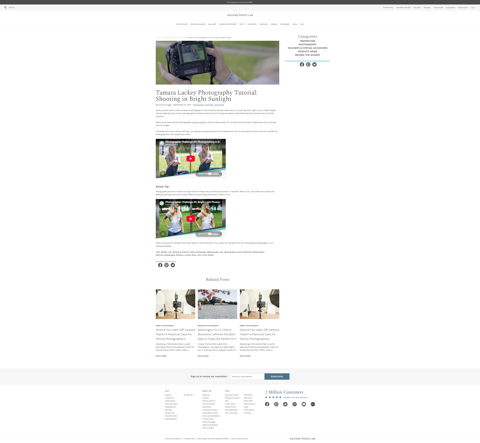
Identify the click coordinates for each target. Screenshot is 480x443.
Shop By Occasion (232, 398)
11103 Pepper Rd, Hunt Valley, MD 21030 (213, 439)
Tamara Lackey (198, 122)
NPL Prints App (231, 413)
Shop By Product (232, 395)
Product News (307, 51)
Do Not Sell (188, 395)
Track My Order (171, 416)
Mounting (248, 395)
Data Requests (171, 419)
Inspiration (307, 41)
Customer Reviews (209, 410)
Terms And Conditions (211, 416)
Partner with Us (208, 401)
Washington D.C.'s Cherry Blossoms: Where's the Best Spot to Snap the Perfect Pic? (217, 334)
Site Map (168, 410)
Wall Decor (248, 398)
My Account (170, 413)
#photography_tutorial (233, 252)
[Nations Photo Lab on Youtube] (304, 404)
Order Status (170, 401)
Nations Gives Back (210, 425)
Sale (226, 401)
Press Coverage (208, 422)
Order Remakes (171, 404)
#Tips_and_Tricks (199, 255)
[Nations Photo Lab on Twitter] (285, 404)
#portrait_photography (165, 255)
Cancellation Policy (210, 413)
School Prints (230, 407)
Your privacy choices (239, 439)
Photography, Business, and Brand (174, 37)
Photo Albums (249, 404)
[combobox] (22, 7)
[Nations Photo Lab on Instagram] (294, 404)
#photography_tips (215, 252)
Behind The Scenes (307, 55)
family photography (165, 326)
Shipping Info (170, 407)
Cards (246, 407)
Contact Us (169, 398)
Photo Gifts (248, 401)
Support (168, 395)
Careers (205, 398)
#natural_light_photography (194, 252)
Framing (247, 413)
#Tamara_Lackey (183, 255)
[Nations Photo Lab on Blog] (313, 404)
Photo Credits (208, 428)
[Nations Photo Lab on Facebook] (267, 404)
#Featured (176, 252)
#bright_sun (166, 252)
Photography (307, 44)
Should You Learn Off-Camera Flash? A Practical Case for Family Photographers (175, 334)
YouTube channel (163, 246)
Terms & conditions (173, 439)
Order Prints (230, 404)
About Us (206, 395)
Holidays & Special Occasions (307, 48)
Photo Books (249, 410)
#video (211, 255)
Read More (161, 356)
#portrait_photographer (254, 252)
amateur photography (208, 326)
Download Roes (231, 410)
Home (159, 37)
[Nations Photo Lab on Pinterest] (276, 404)
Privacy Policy (208, 419)
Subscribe (277, 376)
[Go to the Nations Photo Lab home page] (240, 15)
